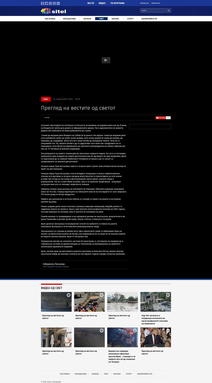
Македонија (69, 18)
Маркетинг (156, 3)
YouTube (54, 3)
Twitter (46, 3)
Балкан (87, 18)
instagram (50, 3)
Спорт (130, 18)
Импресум (144, 3)
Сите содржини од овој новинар (56, 267)
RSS (58, 3)
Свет (101, 18)
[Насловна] (53, 13)
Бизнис (115, 18)
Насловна (50, 18)
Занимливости (149, 18)
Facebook (42, 3)
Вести (90, 3)
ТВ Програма (117, 3)
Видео (102, 3)
